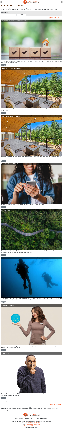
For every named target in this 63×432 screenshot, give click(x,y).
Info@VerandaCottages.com (33, 424)
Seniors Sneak (5, 353)
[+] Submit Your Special (55, 18)
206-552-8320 (37, 423)
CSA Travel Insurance (7, 210)
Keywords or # (4, 12)
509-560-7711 (29, 423)
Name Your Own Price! (7, 305)
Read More (3, 65)
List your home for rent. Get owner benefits (13, 20)
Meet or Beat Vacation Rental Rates (11, 68)
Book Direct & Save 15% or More (10, 164)
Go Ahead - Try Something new (10, 258)
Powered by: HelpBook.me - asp (31, 425)
